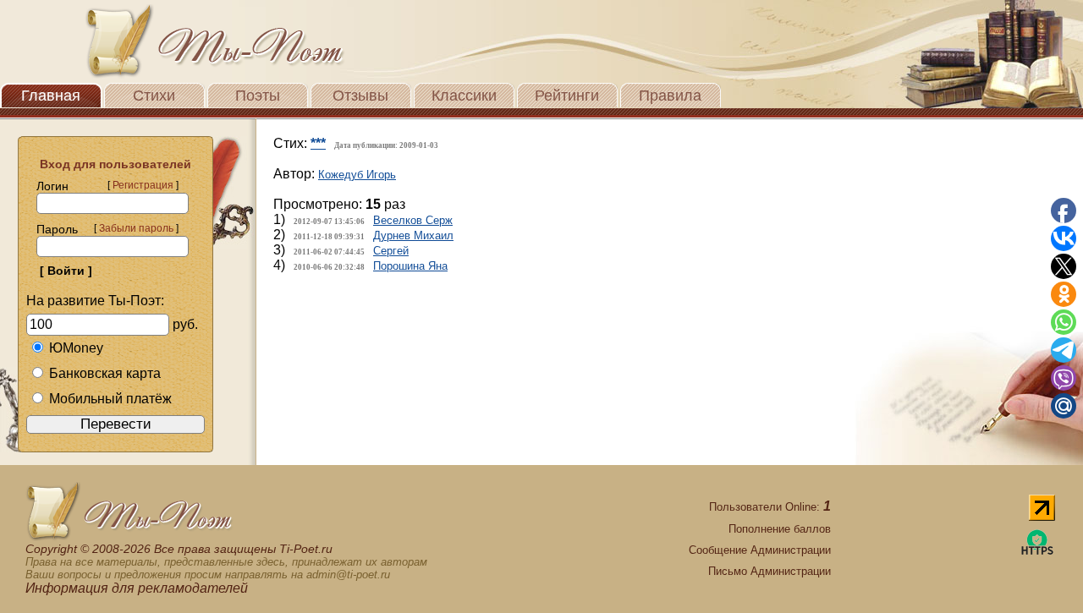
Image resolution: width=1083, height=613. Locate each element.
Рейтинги (567, 95)
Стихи (154, 95)
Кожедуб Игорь (357, 174)
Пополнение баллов (779, 529)
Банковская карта (105, 373)
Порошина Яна (410, 266)
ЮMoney (76, 348)
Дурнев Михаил (413, 235)
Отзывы (360, 95)
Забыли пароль (136, 228)
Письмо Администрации (769, 571)
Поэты (257, 95)
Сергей (391, 250)
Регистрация (143, 185)
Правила (670, 95)
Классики (464, 95)
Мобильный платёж (110, 398)
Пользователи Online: (770, 507)
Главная (50, 95)
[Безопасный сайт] (1037, 551)
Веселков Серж (413, 220)
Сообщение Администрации (760, 550)
